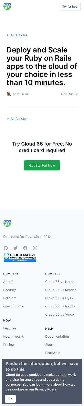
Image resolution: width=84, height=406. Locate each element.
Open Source (13, 306)
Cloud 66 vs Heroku (60, 282)
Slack (49, 345)
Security (9, 290)
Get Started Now (42, 165)
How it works (13, 336)
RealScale (52, 353)
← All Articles (17, 35)
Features (9, 328)
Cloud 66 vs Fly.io (59, 298)
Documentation (57, 336)
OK (10, 398)
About (8, 282)
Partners (9, 298)
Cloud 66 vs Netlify (60, 306)
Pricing (8, 345)
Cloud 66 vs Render (60, 290)
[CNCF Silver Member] (19, 257)
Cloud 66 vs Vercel (60, 314)
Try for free (69, 6)
